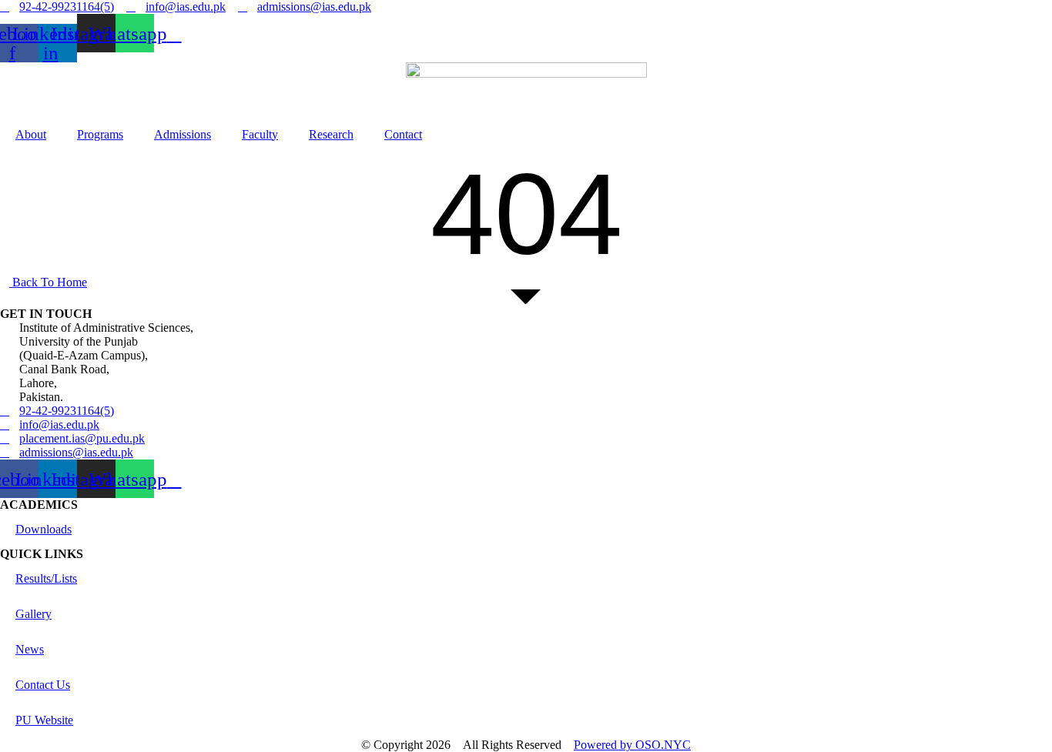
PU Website (44, 720)
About (30, 134)
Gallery (33, 613)
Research (331, 134)
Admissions (182, 134)
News (29, 649)
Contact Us (42, 684)
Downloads (43, 529)
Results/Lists (46, 578)
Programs (100, 134)
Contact (403, 134)
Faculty (260, 134)
